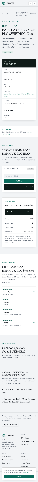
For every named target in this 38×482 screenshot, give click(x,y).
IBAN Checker (25, 438)
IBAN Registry (6, 456)
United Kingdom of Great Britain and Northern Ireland (22, 14)
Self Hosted (24, 444)
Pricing (23, 456)
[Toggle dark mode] (30, 3)
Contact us (24, 466)
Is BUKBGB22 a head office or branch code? (17, 391)
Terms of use (25, 460)
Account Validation (8, 460)
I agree (19, 476)
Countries (10, 14)
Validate (19, 181)
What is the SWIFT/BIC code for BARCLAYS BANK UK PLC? (15, 373)
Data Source (6, 463)
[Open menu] (34, 3)
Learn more (25, 472)
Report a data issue (10, 425)
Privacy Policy (25, 463)
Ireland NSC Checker (28, 441)
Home (3, 14)
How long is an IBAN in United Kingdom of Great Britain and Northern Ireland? (18, 400)
